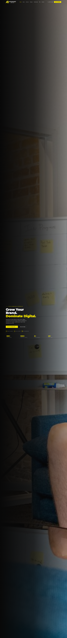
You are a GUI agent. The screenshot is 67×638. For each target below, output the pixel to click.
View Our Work (22, 326)
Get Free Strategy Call (11, 326)
